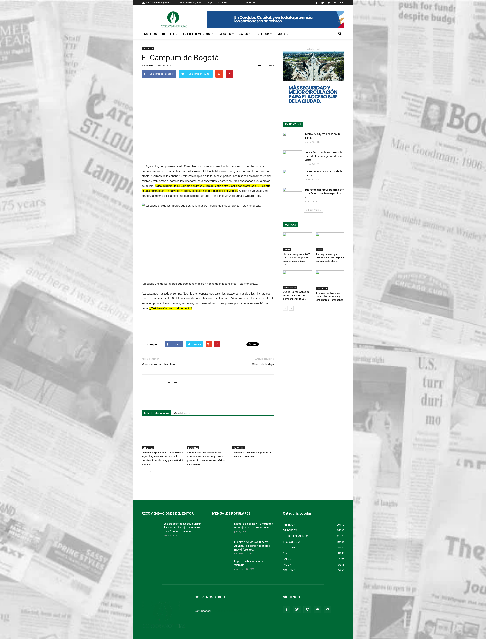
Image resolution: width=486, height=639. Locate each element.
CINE (286, 553)
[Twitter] (323, 2)
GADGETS (224, 34)
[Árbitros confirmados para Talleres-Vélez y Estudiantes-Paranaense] (330, 280)
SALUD (243, 34)
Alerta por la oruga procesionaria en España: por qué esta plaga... (330, 257)
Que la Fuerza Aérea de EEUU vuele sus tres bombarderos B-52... (296, 295)
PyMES (287, 249)
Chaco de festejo (263, 364)
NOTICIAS (150, 34)
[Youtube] (341, 2)
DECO (319, 249)
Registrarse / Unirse (217, 2)
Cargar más (312, 209)
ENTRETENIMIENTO (295, 536)
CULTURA (289, 547)
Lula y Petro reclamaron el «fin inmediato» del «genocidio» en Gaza (324, 156)
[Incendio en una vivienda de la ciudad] (292, 176)
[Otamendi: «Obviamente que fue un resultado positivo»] (253, 435)
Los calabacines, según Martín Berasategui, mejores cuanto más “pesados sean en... (182, 527)
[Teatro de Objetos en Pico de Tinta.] (292, 138)
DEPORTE (168, 34)
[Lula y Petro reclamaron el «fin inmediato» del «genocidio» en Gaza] (292, 157)
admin (150, 65)
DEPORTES (148, 48)
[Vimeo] (329, 2)
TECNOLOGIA (290, 287)
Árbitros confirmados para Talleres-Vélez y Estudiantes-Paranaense (329, 296)
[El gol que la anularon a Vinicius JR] (221, 566)
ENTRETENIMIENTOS (196, 34)
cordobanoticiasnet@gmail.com (231, 611)
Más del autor (182, 413)
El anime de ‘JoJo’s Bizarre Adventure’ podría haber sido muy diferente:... (252, 545)
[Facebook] (316, 2)
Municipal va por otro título (158, 364)
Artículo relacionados (156, 413)
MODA (281, 34)
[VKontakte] (335, 2)
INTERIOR (263, 34)
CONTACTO (236, 2)
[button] (339, 34)
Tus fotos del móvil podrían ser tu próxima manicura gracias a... (324, 193)
